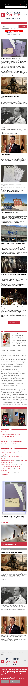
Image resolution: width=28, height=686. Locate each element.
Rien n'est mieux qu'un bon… (8, 460)
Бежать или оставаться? (7, 436)
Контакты (9, 652)
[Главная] (14, 15)
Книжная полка (5, 479)
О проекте (3, 652)
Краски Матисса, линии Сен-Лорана (10, 444)
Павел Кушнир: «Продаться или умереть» (11, 441)
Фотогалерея (4, 522)
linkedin (9, 4)
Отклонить (15, 682)
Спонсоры (20, 652)
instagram (5, 4)
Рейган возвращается (6, 439)
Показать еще (14, 322)
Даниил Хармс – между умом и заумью (10, 432)
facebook (2, 4)
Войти (3, 7)
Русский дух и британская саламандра (10, 434)
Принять (4, 682)
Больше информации (18, 678)
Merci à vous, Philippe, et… (7, 468)
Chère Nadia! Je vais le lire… (7, 464)
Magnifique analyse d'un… (7, 473)
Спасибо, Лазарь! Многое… (8, 451)
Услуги (15, 652)
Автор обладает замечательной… (9, 455)
